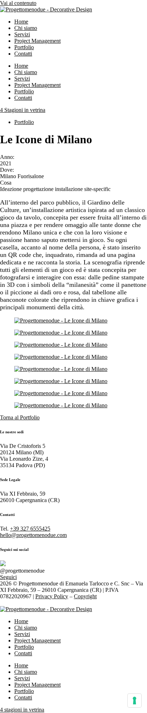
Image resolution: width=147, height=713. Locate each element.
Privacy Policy (51, 596)
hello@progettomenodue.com (33, 535)
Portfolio (24, 47)
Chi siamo (25, 28)
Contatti (23, 54)
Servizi (22, 34)
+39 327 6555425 (30, 529)
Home (21, 22)
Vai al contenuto (18, 3)
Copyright (85, 596)
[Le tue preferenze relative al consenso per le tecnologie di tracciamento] (134, 700)
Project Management (37, 41)
